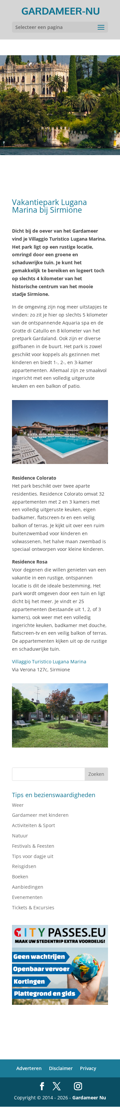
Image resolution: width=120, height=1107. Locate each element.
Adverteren (29, 1068)
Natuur (20, 835)
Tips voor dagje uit (32, 856)
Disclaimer (61, 1068)
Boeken (20, 876)
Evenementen (27, 897)
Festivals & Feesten (33, 846)
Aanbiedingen (27, 887)
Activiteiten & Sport (33, 825)
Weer (18, 805)
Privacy (88, 1068)
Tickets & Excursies (33, 907)
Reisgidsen (24, 866)
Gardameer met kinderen (40, 815)
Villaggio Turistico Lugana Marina (49, 661)
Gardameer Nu (89, 1097)
